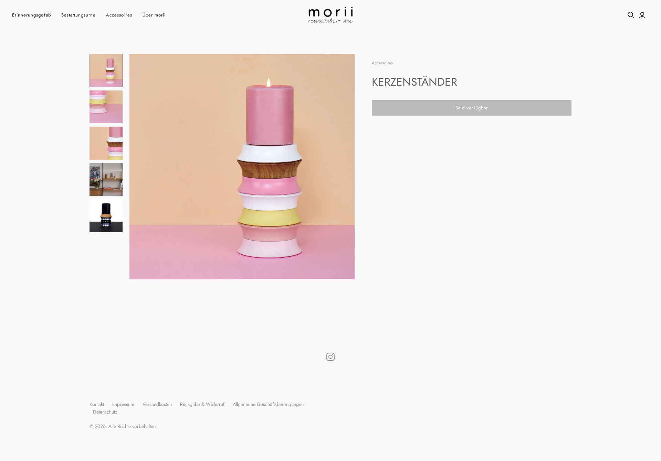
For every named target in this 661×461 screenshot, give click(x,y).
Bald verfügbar (471, 108)
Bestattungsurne (78, 15)
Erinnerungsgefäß (31, 15)
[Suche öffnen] (631, 15)
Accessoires (119, 15)
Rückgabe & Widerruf (202, 404)
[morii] (330, 15)
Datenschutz (105, 411)
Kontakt (97, 404)
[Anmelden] (642, 15)
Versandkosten (157, 404)
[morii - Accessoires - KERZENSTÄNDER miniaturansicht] (106, 70)
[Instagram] (330, 357)
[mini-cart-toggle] (652, 15)
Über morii (154, 15)
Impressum (123, 404)
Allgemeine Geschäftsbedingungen (268, 404)
